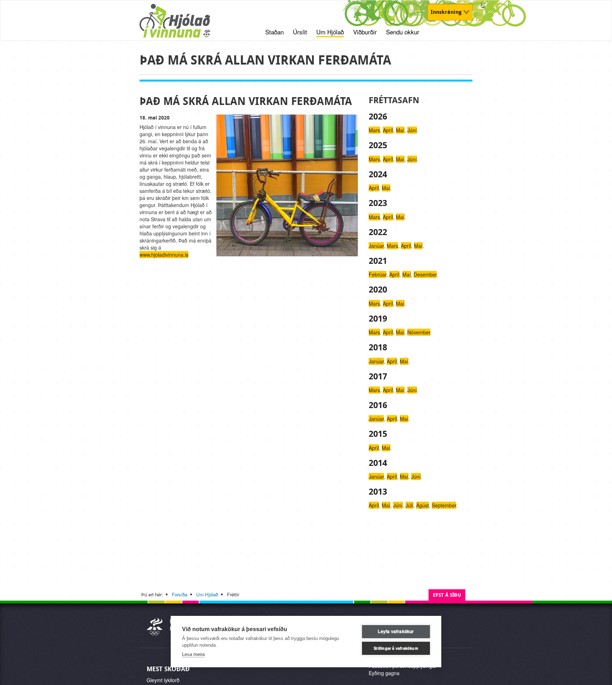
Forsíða (179, 594)
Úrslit (300, 32)
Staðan (274, 32)
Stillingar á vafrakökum (396, 648)
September (444, 505)
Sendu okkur (402, 32)
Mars (374, 130)
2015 (378, 434)
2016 (378, 405)
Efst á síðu (447, 595)
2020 (378, 290)
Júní (412, 130)
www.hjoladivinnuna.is (164, 254)
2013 (378, 492)
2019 (378, 319)
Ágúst (422, 505)
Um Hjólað (330, 32)
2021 (378, 261)
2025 (378, 145)
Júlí (409, 505)
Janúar (376, 245)
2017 (378, 377)
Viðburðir (365, 32)
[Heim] (184, 24)
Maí (400, 130)
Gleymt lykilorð (163, 680)
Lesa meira (193, 654)
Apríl (388, 130)
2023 (378, 203)
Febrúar (377, 274)
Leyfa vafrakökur (396, 631)
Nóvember (418, 332)
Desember (425, 274)
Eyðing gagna (384, 672)
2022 (378, 232)
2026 (378, 117)
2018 (378, 347)
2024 (378, 174)
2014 (378, 463)
